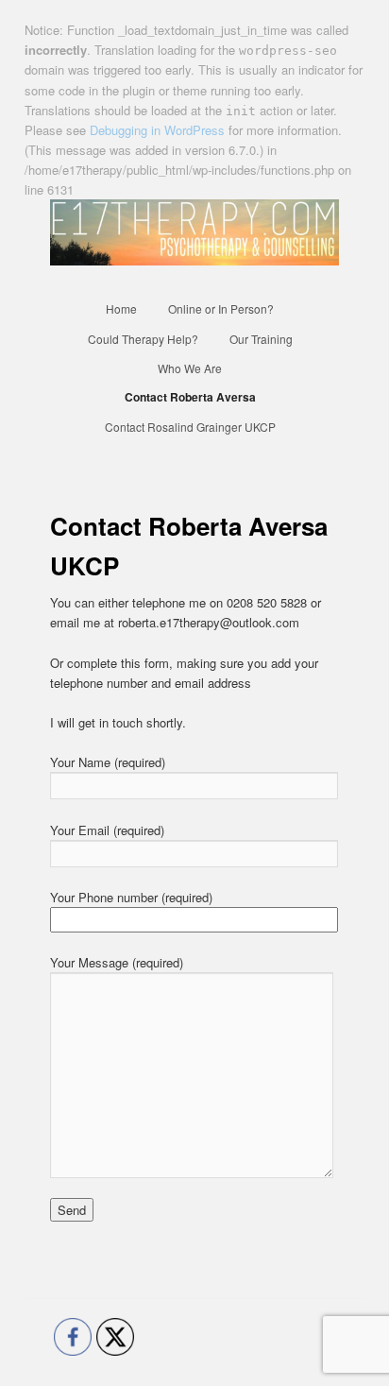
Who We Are (190, 368)
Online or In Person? (221, 308)
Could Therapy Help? (143, 339)
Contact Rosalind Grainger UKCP (190, 427)
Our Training (261, 339)
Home (121, 308)
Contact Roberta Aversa (190, 396)
